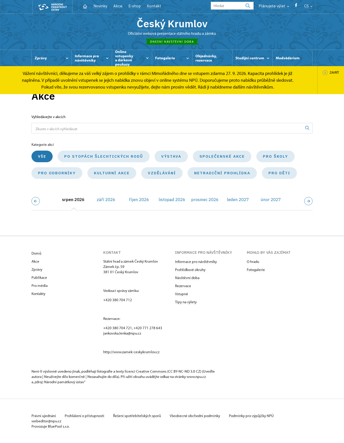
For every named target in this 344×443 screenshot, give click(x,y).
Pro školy (275, 156)
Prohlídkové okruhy (190, 269)
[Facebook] (296, 6)
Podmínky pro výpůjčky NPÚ (251, 415)
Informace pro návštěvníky (196, 261)
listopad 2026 (172, 199)
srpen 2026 (73, 199)
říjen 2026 (139, 199)
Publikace (39, 277)
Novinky (100, 6)
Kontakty (38, 293)
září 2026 (106, 199)
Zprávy (36, 269)
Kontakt (154, 6)
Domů (36, 253)
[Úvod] (85, 6)
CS (307, 6)
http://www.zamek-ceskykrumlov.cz (131, 351)
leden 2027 (238, 199)
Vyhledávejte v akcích (48, 116)
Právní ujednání (44, 415)
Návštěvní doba (187, 277)
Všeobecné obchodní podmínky (195, 415)
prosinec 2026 (205, 199)
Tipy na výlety (186, 301)
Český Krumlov (172, 23)
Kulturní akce (112, 173)
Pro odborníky (57, 173)
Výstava (171, 156)
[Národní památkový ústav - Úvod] (52, 7)
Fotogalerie (256, 269)
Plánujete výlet (272, 6)
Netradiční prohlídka (222, 173)
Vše (42, 156)
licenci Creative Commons (145, 371)
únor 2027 (271, 199)
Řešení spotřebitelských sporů (137, 415)
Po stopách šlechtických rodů (103, 156)
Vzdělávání (162, 173)
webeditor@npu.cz (46, 421)
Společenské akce (222, 156)
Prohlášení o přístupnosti (85, 415)
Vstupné (181, 293)
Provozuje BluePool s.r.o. (50, 426)
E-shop (134, 6)
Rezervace (183, 285)
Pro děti (279, 173)
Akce (117, 6)
